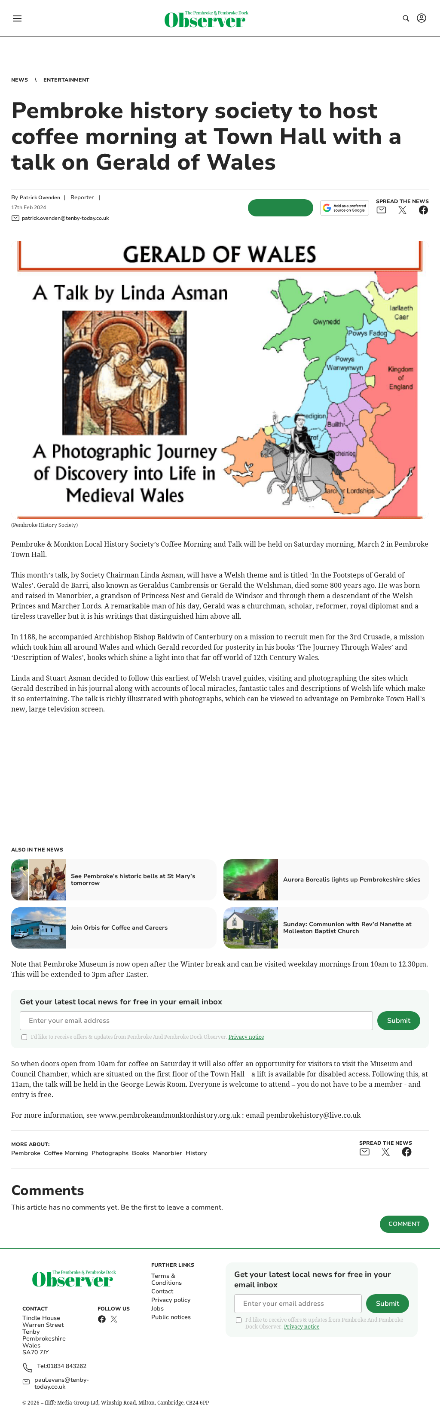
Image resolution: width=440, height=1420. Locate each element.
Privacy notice (246, 1037)
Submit (398, 1020)
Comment (404, 1224)
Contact (162, 1291)
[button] (17, 18)
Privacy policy (170, 1300)
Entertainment (66, 79)
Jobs (157, 1308)
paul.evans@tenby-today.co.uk (61, 1383)
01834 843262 (66, 1366)
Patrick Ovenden (40, 197)
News (19, 79)
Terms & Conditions (166, 1279)
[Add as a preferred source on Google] (344, 208)
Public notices (171, 1317)
